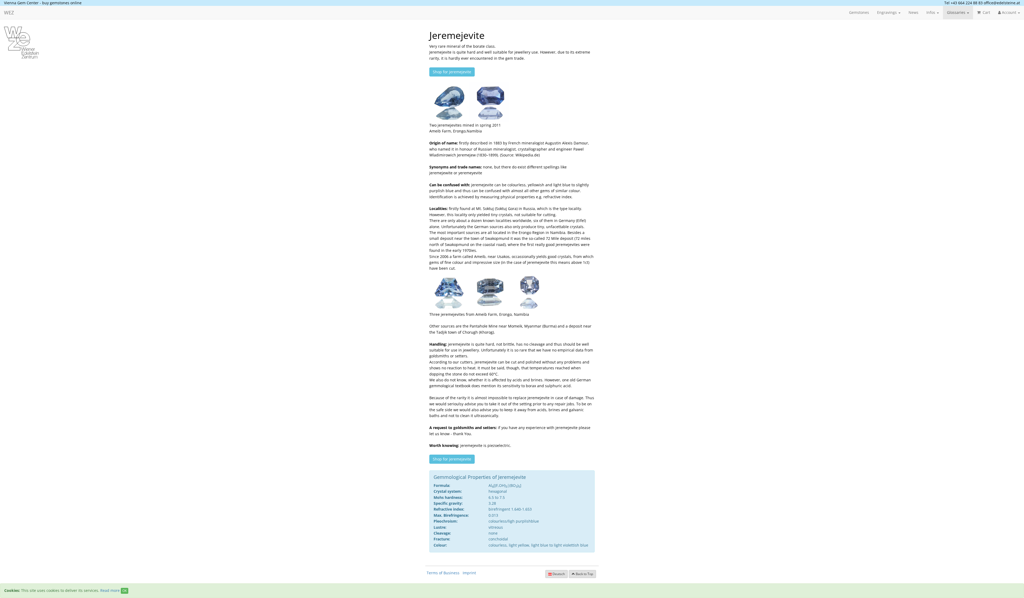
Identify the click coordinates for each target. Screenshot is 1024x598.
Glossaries (956, 12)
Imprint (469, 572)
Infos (931, 12)
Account (1009, 12)
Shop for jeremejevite (452, 71)
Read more (110, 590)
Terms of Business (443, 572)
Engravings (887, 12)
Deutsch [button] (558, 574)
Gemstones (859, 12)
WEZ (9, 12)
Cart (986, 12)
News (913, 12)
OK (124, 590)
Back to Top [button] (584, 574)
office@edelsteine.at (1002, 2)
